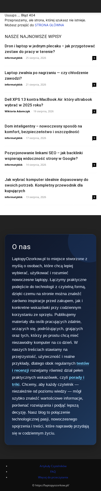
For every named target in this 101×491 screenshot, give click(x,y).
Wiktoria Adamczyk (17, 111)
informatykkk (14, 58)
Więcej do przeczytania (53, 477)
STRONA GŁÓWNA (49, 25)
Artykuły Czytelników (53, 466)
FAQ (53, 472)
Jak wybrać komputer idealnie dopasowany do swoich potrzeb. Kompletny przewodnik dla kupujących (46, 185)
